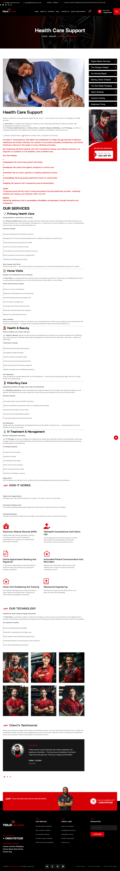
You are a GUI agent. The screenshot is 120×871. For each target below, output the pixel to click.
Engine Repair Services (100, 61)
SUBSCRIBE (97, 834)
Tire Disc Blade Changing (101, 86)
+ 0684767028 (105, 802)
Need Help (106, 10)
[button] (4, 777)
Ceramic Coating (98, 98)
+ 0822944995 (107, 12)
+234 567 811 (104, 155)
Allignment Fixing (98, 104)
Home (44, 36)
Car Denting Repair (99, 73)
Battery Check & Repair (101, 80)
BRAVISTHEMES (14, 866)
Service (52, 36)
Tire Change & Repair (100, 67)
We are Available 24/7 (105, 800)
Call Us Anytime (8, 836)
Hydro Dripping (97, 92)
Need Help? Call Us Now (104, 153)
